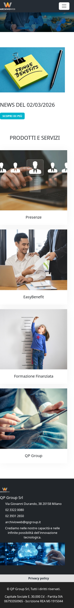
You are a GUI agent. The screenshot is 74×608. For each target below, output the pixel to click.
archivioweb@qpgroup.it (23, 522)
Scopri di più (12, 116)
